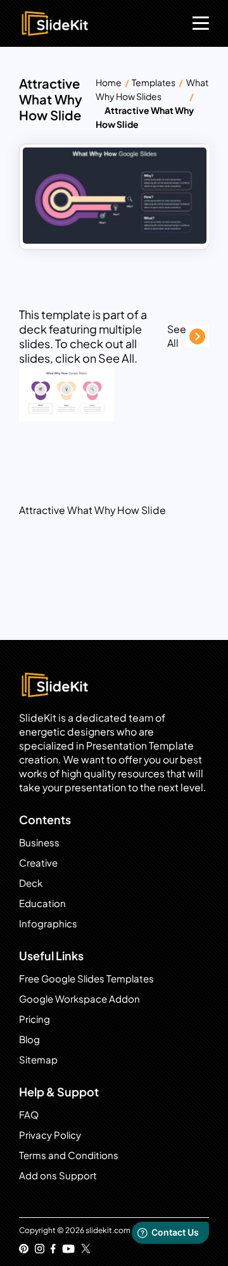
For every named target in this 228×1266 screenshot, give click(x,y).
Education (42, 903)
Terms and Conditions (68, 1155)
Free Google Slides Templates (86, 978)
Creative (38, 862)
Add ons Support (58, 1175)
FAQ (29, 1114)
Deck (30, 883)
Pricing (34, 1019)
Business (39, 842)
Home (109, 82)
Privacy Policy (50, 1135)
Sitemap (38, 1059)
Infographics (48, 923)
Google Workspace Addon (79, 999)
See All (176, 336)
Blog (29, 1039)
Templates (153, 82)
